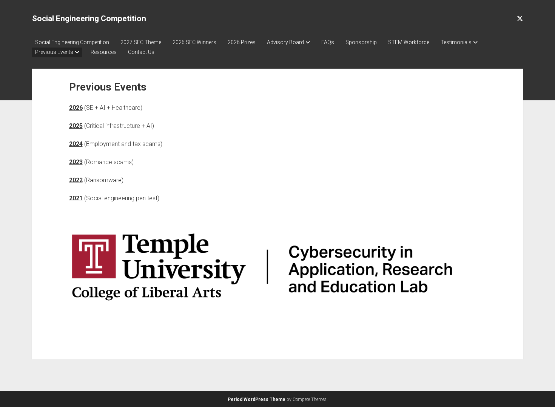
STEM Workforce (408, 42)
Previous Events (54, 52)
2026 (76, 107)
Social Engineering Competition (89, 18)
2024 (76, 143)
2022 (76, 180)
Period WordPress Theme (256, 399)
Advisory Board (285, 42)
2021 (76, 198)
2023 (76, 162)
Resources (104, 52)
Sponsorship (361, 42)
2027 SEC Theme (140, 42)
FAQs (327, 42)
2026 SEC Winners (194, 42)
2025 (76, 125)
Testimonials (456, 42)
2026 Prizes (242, 42)
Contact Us (141, 52)
